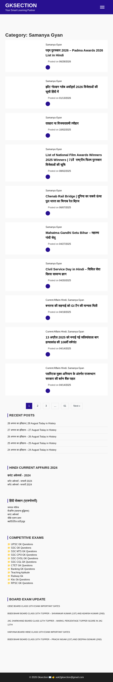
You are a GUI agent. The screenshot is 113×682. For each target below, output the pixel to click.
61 (65, 406)
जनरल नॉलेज (13, 507)
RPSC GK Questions (22, 583)
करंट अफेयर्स (13, 514)
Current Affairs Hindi (56, 300)
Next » (76, 406)
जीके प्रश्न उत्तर (14, 518)
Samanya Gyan (54, 44)
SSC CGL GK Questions (23, 562)
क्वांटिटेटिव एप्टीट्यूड (16, 521)
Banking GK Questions (23, 569)
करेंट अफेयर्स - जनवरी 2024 (20, 481)
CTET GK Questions (22, 565)
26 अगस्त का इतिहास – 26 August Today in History (32, 436)
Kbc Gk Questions (20, 579)
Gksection (21, 5)
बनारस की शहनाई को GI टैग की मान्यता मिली (71, 306)
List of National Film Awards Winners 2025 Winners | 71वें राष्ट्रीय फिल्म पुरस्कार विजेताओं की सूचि (74, 159)
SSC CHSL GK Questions (24, 558)
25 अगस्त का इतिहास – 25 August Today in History (32, 443)
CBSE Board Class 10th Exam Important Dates (34, 606)
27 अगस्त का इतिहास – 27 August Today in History (32, 430)
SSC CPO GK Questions (24, 555)
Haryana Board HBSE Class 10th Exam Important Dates (39, 632)
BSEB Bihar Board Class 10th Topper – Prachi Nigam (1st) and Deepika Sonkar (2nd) (55, 639)
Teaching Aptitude (20, 572)
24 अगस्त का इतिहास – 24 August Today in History (32, 450)
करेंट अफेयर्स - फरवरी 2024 (20, 484)
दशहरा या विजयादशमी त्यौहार (62, 123)
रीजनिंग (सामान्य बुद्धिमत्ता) (18, 511)
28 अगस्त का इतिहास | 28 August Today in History (32, 423)
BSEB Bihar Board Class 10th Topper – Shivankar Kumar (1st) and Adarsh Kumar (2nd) (56, 613)
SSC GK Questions (21, 548)
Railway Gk (17, 576)
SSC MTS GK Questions (24, 551)
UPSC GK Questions (22, 544)
